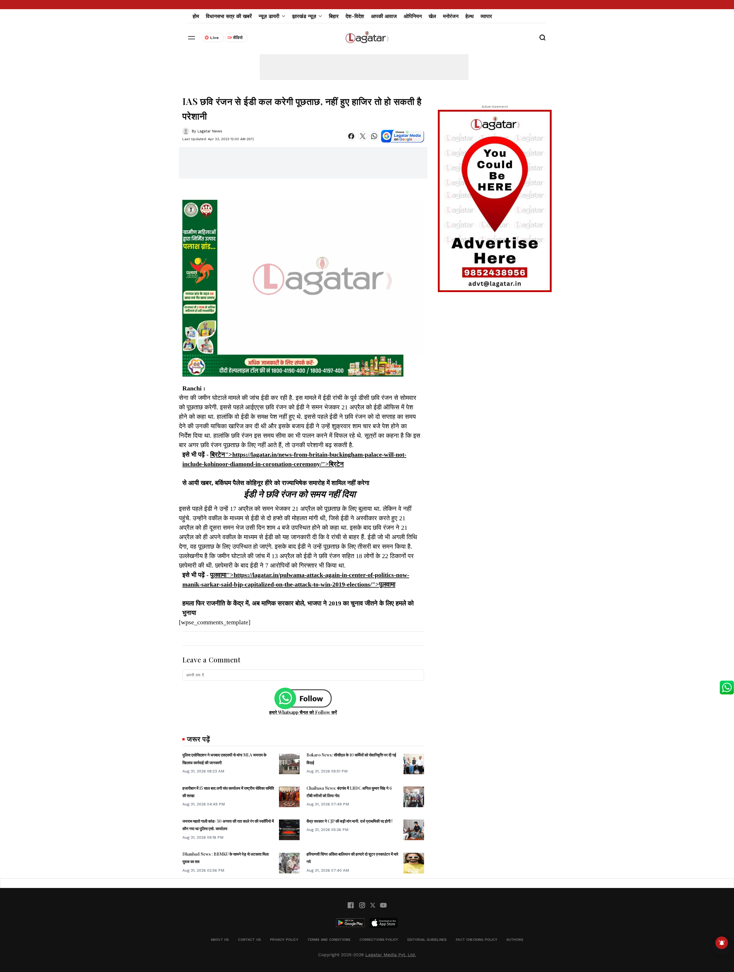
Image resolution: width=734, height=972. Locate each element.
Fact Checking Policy (476, 940)
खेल (432, 16)
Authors (514, 940)
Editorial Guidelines (427, 940)
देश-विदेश (354, 16)
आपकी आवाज (384, 16)
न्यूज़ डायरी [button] (269, 16)
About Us (220, 940)
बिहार (334, 16)
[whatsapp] (374, 136)
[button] (191, 37)
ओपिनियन (413, 16)
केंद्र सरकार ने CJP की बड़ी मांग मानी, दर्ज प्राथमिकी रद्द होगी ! (350, 821)
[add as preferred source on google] (402, 136)
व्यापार (486, 16)
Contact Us (249, 940)
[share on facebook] (351, 136)
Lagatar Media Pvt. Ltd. (390, 954)
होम (196, 16)
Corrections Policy (379, 940)
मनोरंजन (450, 16)
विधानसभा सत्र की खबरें (229, 16)
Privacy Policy (284, 940)
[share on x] (362, 136)
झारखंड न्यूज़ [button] (304, 16)
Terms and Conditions (329, 940)
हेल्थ (469, 16)
